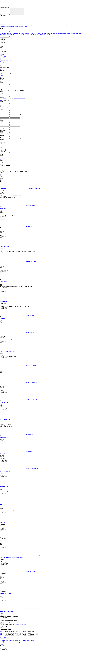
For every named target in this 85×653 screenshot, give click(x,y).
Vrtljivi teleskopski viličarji (72, 25)
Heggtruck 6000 (3, 437)
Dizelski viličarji (30, 25)
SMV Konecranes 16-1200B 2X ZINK (7, 351)
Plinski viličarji (52, 25)
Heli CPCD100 (3, 208)
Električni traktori (11, 26)
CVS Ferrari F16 (3, 522)
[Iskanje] (17, 11)
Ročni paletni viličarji (24, 26)
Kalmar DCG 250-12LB (4, 575)
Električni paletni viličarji (64, 25)
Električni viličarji (35, 25)
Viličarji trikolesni (47, 25)
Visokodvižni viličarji (41, 25)
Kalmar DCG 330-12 (4, 281)
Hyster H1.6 (2, 632)
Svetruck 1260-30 (3, 540)
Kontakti (5, 637)
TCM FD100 (2, 633)
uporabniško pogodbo (22, 624)
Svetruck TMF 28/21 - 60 (5, 419)
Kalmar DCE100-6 (3, 453)
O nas (1, 637)
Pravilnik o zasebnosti (8, 640)
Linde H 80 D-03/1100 (4, 190)
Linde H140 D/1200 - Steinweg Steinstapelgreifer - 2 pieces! (12, 557)
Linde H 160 (2, 635)
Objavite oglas (2, 219)
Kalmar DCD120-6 (3, 229)
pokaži (1, 164)
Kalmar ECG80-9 (3, 334)
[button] (42, 20)
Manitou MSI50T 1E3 (4, 384)
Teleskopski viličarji (24, 25)
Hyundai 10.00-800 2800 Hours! (6, 611)
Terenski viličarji (78, 25)
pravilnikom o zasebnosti (15, 624)
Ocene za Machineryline (22, 640)
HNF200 (1, 504)
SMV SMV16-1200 (3, 301)
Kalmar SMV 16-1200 (4, 368)
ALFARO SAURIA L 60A (5, 471)
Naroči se (1, 623)
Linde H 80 (1, 631)
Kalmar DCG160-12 (4, 486)
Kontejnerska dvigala (17, 26)
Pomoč (3, 637)
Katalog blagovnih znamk (30, 640)
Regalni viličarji (57, 25)
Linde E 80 (1, 634)
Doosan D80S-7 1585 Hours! (5, 593)
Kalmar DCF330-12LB (4, 246)
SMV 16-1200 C (3, 318)
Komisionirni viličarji (5, 26)
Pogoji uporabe (2, 640)
